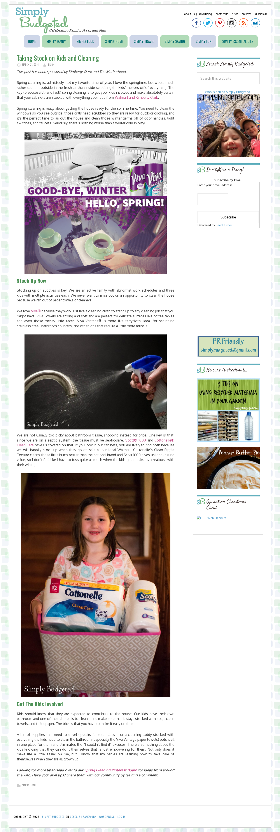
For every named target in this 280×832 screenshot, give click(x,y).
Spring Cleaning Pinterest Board (110, 770)
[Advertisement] (228, 261)
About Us (189, 14)
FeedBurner (224, 225)
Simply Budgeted (61, 20)
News (235, 14)
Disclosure (261, 14)
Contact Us (222, 14)
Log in (121, 816)
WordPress (107, 816)
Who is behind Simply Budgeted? (228, 92)
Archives (246, 14)
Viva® (36, 311)
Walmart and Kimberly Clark (136, 97)
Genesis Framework (83, 816)
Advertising (205, 14)
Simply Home (29, 785)
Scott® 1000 (135, 440)
